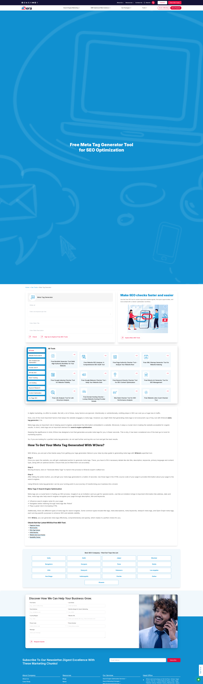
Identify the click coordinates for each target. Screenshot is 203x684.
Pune (119, 564)
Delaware (119, 570)
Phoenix (101, 582)
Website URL (71, 615)
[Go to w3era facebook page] (22, 2)
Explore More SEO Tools (132, 338)
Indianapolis (84, 576)
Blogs (64, 679)
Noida (154, 564)
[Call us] (153, 2)
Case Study (26, 681)
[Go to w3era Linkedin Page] (26, 2)
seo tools (34, 287)
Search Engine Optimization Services (114, 678)
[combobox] (47, 626)
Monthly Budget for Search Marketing (78, 609)
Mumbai (154, 558)
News (65, 681)
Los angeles (154, 570)
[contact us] (198, 679)
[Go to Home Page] (27, 8)
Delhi (84, 558)
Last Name (71, 602)
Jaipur (119, 558)
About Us (26, 679)
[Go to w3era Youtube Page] (33, 2)
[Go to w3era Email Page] (31, 2)
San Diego (48, 576)
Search (148, 2)
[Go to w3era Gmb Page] (37, 2)
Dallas (154, 576)
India (49, 558)
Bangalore (48, 564)
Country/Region (34, 615)
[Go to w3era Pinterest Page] (35, 2)
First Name (33, 602)
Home (27, 287)
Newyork (84, 570)
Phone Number (72, 623)
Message (32, 629)
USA (48, 570)
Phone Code (33, 623)
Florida (119, 576)
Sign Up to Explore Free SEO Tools (56, 337)
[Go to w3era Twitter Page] (28, 2)
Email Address (33, 609)
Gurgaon (84, 564)
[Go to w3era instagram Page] (24, 2)
